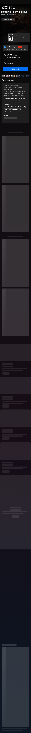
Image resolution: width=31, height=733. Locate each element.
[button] (3, 76)
